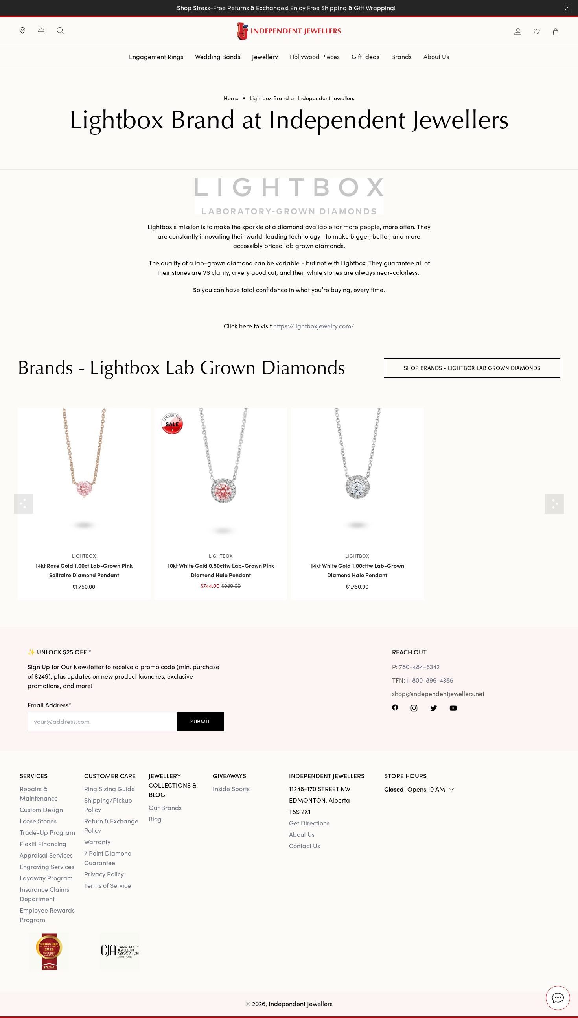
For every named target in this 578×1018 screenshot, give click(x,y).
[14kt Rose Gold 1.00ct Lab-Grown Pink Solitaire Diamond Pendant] (84, 474)
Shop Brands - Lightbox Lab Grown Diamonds (472, 368)
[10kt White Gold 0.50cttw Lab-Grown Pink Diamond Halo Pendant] (221, 474)
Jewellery (265, 56)
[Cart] (555, 32)
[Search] (60, 30)
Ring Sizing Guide (109, 788)
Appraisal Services (46, 855)
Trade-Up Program (47, 832)
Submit (200, 721)
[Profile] (518, 32)
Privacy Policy (104, 874)
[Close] (567, 8)
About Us (436, 56)
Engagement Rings (156, 56)
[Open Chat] (558, 998)
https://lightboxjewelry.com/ (313, 326)
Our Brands (165, 807)
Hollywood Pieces (315, 56)
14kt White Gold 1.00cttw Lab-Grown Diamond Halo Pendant (357, 570)
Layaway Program (46, 878)
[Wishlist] (536, 32)
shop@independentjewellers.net (428, 693)
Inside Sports (231, 788)
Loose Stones (38, 821)
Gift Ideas (365, 56)
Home (231, 98)
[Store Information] (22, 31)
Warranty (97, 842)
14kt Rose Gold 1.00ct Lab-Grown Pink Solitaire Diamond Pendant (84, 570)
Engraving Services (47, 866)
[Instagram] (414, 710)
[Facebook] (395, 710)
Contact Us (304, 845)
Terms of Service (107, 885)
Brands (401, 56)
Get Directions (309, 823)
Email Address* (50, 705)
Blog (155, 819)
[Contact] (41, 31)
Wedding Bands (217, 56)
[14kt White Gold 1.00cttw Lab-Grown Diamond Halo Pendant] (357, 474)
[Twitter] (434, 710)
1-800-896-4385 (430, 680)
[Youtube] (454, 710)
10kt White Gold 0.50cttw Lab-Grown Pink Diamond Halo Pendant (221, 570)
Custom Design (41, 809)
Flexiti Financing (43, 843)
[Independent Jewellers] (289, 31)
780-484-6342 (419, 667)
